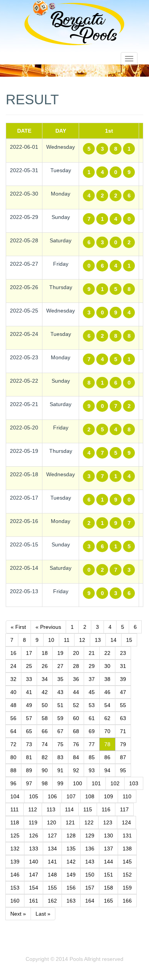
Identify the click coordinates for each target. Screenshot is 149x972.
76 (76, 744)
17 (29, 653)
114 (69, 809)
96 (13, 783)
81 (29, 757)
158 (108, 888)
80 (13, 757)
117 (124, 809)
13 (98, 640)
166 (127, 901)
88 (13, 770)
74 (45, 744)
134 (52, 848)
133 (33, 848)
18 (45, 653)
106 (52, 796)
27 (60, 666)
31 (123, 666)
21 (92, 653)
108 (89, 796)
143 (89, 862)
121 (70, 822)
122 (89, 822)
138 (127, 848)
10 (51, 640)
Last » (43, 914)
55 (123, 705)
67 (60, 731)
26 (45, 666)
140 (33, 862)
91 (60, 770)
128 (71, 835)
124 (126, 822)
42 (45, 692)
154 (33, 888)
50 (45, 705)
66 (45, 731)
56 (13, 718)
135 (71, 848)
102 (115, 783)
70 (107, 731)
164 (89, 901)
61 (92, 718)
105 (33, 796)
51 (60, 705)
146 (14, 875)
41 (29, 692)
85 (92, 757)
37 (92, 679)
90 (45, 770)
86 (107, 757)
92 (76, 770)
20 (76, 653)
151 (108, 875)
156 (71, 888)
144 (108, 862)
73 (29, 744)
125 (14, 835)
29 (92, 666)
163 (71, 901)
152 (127, 875)
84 (76, 757)
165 (108, 901)
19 (60, 653)
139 (14, 862)
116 (106, 809)
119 (33, 822)
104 (14, 796)
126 (33, 835)
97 (29, 783)
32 (13, 679)
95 (123, 770)
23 (123, 653)
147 (33, 875)
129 (89, 835)
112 (32, 809)
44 (76, 692)
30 (107, 666)
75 (60, 744)
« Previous (48, 627)
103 (133, 783)
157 (89, 888)
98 (45, 783)
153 (14, 888)
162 (52, 901)
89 (29, 770)
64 (13, 731)
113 (51, 809)
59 (60, 718)
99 (60, 783)
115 (87, 809)
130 (108, 835)
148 (52, 875)
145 (127, 862)
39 (123, 679)
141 (52, 862)
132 (14, 848)
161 (33, 901)
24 (13, 666)
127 (52, 835)
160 (14, 901)
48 (13, 705)
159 (127, 888)
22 (107, 653)
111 (14, 809)
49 (29, 705)
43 (60, 692)
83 (60, 757)
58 (45, 718)
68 (76, 731)
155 (52, 888)
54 (107, 705)
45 (92, 692)
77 (92, 744)
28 (76, 666)
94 (107, 770)
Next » (18, 914)
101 (96, 783)
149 (71, 875)
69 (92, 731)
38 (107, 679)
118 (14, 822)
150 (89, 875)
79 (123, 744)
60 (76, 718)
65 (29, 731)
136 (89, 848)
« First (18, 627)
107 (71, 796)
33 (29, 679)
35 (60, 679)
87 (123, 757)
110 (127, 796)
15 (129, 640)
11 (67, 640)
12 (82, 640)
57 (29, 718)
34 (45, 679)
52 (76, 705)
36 (76, 679)
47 (123, 692)
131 (127, 835)
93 (92, 770)
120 (51, 822)
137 (108, 848)
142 (71, 862)
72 (13, 744)
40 (13, 692)
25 (29, 666)
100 (77, 783)
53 (92, 705)
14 (113, 640)
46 (107, 692)
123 (107, 822)
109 (108, 796)
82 (45, 757)
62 (107, 718)
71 (123, 731)
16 (13, 653)
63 (123, 718)
